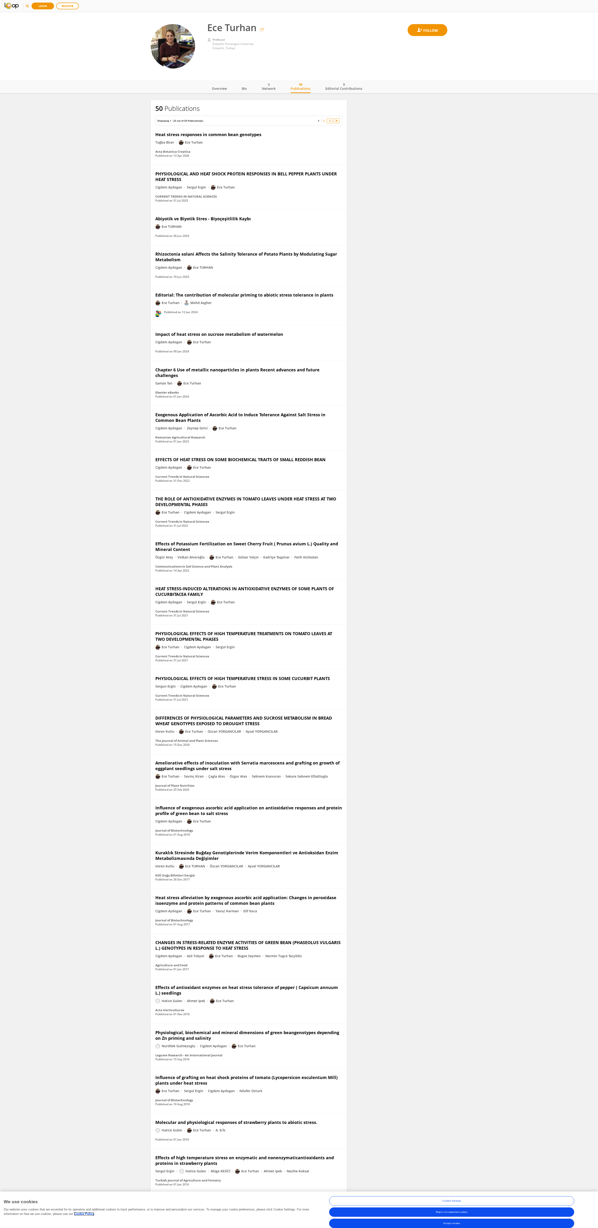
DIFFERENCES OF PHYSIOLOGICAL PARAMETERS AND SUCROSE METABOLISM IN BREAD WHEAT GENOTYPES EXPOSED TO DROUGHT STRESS (243, 720)
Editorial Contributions (343, 86)
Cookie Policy (84, 1214)
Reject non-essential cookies (451, 1212)
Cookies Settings (451, 1200)
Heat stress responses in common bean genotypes (208, 134)
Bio (244, 88)
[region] (299, 1210)
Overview (219, 88)
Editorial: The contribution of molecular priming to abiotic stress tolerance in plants (244, 295)
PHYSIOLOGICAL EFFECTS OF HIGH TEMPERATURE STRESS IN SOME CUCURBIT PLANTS (242, 678)
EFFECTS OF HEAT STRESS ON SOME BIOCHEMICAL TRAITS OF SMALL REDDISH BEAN (240, 459)
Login (43, 6)
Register (67, 6)
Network (269, 86)
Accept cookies (451, 1223)
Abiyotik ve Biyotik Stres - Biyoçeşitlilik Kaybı (203, 218)
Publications (300, 86)
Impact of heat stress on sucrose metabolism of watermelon (219, 334)
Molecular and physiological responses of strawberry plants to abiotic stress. (236, 1122)
